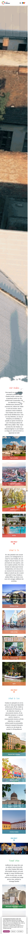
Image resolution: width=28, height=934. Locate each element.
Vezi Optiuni (19, 931)
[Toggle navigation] (20, 3)
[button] (24, 2)
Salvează (13, 931)
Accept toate (6, 931)
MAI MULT (14, 542)
